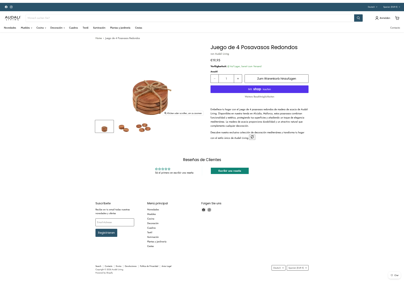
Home (98, 38)
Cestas (138, 27)
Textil (85, 27)
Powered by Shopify (104, 272)
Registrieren (106, 233)
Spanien (390, 6)
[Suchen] (358, 18)
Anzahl (214, 71)
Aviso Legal (166, 266)
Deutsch (371, 6)
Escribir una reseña (229, 171)
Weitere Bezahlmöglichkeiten (259, 96)
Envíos (118, 266)
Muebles (25, 27)
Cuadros (73, 27)
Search (98, 266)
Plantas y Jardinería (120, 27)
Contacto (395, 27)
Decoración (56, 27)
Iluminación (99, 27)
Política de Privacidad (149, 266)
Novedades (10, 27)
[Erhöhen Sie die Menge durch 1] (238, 78)
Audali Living (222, 54)
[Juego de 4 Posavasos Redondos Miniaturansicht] (104, 126)
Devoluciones (131, 266)
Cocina (40, 27)
